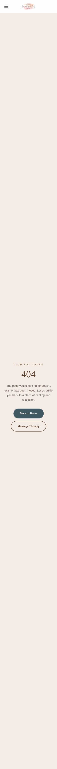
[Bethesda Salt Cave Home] (28, 6)
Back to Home (28, 413)
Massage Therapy (28, 426)
